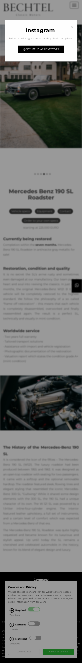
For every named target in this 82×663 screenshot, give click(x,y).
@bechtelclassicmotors (41, 49)
